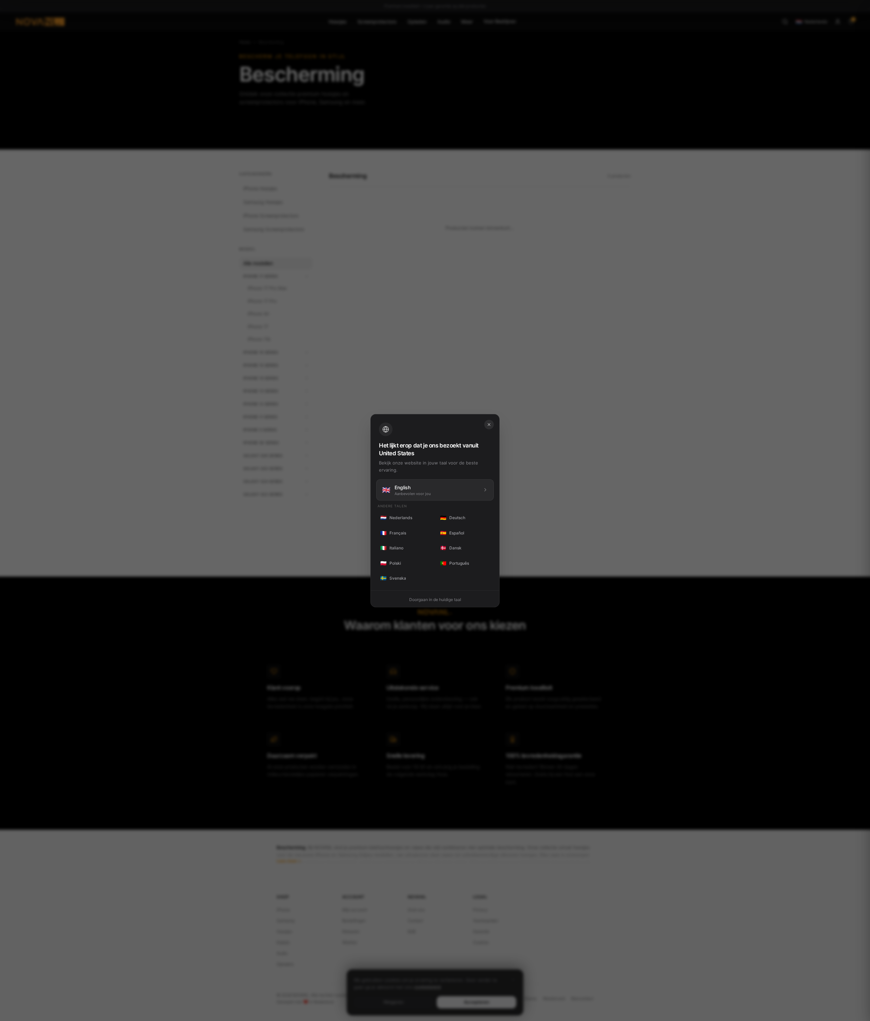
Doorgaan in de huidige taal (435, 599)
